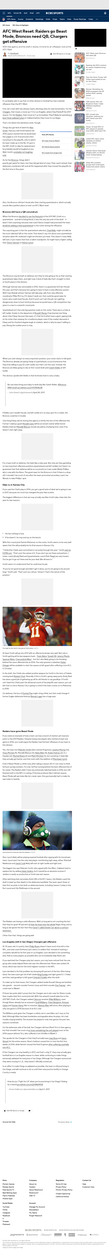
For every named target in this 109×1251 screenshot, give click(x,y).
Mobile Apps (7, 1199)
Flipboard (6, 1224)
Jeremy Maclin (63, 656)
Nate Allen (39, 753)
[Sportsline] (32, 1234)
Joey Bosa (53, 1038)
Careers (32, 1187)
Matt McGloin (38, 756)
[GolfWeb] (94, 1235)
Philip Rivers (34, 946)
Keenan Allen (43, 1005)
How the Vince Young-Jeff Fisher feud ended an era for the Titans (96, 79)
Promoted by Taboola (64, 1122)
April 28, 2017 (39, 392)
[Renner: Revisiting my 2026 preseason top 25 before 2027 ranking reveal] (80, 93)
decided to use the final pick (31, 216)
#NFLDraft (12, 388)
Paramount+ (34, 1193)
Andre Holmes (54, 753)
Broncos (14, 160)
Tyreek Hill (51, 656)
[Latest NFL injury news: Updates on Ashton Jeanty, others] (80, 143)
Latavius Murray (58, 750)
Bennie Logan (36, 696)
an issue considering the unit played (43, 1030)
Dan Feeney (60, 985)
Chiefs (8, 137)
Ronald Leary (28, 424)
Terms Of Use (61, 1184)
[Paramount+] (46, 1234)
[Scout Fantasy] (82, 1235)
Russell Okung (40, 313)
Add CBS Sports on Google (62, 54)
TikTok (5, 1210)
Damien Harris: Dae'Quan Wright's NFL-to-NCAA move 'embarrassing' (96, 153)
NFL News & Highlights (21, 25)
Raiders (19, 115)
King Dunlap (42, 974)
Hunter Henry (17, 1005)
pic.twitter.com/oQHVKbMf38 (30, 1084)
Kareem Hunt (19, 676)
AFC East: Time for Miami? (51, 141)
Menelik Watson (23, 427)
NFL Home (6, 25)
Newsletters (34, 1210)
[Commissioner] (60, 1234)
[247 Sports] (17, 1234)
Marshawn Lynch (60, 759)
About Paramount (36, 1190)
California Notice (62, 1197)
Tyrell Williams (41, 1002)
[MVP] (72, 1234)
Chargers (6, 112)
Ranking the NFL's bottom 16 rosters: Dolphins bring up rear (96, 67)
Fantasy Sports (8, 1187)
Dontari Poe (27, 693)
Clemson (37, 999)
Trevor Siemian (13, 243)
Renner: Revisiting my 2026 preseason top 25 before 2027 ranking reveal (95, 92)
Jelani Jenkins (27, 871)
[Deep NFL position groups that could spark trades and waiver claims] (80, 167)
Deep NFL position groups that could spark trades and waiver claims (95, 165)
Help (84, 1184)
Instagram (6, 1213)
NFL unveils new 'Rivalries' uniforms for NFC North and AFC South (94, 117)
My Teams (33, 1213)
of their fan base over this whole (41, 924)
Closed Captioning (63, 1194)
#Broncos (62, 384)
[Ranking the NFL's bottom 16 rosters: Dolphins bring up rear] (80, 69)
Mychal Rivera (19, 756)
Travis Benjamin (54, 1002)
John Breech (14, 53)
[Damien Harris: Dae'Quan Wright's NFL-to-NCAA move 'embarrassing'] (80, 155)
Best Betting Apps (10, 1193)
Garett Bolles (54, 368)
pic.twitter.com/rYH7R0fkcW (30, 388)
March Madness (9, 1196)
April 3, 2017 (44, 1089)
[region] (37, 78)
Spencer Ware (9, 659)
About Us (32, 1184)
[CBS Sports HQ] (50, 1230)
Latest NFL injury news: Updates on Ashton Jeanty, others (95, 141)
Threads (6, 1221)
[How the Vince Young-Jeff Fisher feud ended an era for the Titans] (80, 81)
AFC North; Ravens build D (51, 147)
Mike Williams (55, 999)
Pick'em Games (8, 1184)
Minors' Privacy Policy (64, 1190)
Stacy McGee (8, 753)
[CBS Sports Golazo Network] (71, 1230)
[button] (3, 13)
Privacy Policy (61, 1187)
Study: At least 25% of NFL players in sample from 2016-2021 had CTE (96, 129)
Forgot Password (35, 1216)
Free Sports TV (8, 1190)
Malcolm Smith (24, 750)
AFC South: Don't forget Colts (52, 153)
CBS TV (32, 1196)
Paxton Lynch (27, 243)
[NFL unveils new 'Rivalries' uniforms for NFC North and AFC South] (80, 118)
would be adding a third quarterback (18, 225)
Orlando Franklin (40, 977)
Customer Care (88, 1187)
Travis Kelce (42, 656)
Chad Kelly (51, 230)
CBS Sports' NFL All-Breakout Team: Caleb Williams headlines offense (94, 105)
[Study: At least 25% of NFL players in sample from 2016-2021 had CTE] (80, 131)
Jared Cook (20, 863)
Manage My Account (37, 1207)
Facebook (6, 1216)
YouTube (6, 1207)
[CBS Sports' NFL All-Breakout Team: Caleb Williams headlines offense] (80, 106)
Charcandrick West (23, 659)
